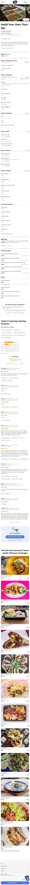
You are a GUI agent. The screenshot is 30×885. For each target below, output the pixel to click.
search (6, 310)
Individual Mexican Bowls (6, 624)
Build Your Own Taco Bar (6, 575)
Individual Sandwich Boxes (12, 400)
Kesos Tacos (5, 699)
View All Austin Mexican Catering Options (10, 850)
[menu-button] (2, 2)
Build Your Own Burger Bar (12, 386)
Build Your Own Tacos (6, 674)
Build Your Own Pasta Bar (12, 413)
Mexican (15, 312)
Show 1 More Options (8, 233)
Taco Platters (4, 747)
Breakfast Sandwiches (11, 369)
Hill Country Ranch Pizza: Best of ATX (14, 485)
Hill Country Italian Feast (12, 499)
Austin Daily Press (6, 724)
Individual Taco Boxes (6, 797)
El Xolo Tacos (5, 601)
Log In (25, 2)
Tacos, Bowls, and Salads (7, 821)
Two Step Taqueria (6, 822)
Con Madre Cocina (6, 650)
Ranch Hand (5, 675)
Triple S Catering (7, 31)
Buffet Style (21, 312)
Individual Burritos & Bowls (7, 649)
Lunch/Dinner (9, 312)
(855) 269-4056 (18, 540)
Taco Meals (3, 698)
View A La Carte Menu (6, 33)
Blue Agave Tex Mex (7, 847)
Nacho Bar (3, 723)
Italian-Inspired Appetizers (12, 509)
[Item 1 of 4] (15, 12)
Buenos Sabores (6, 576)
